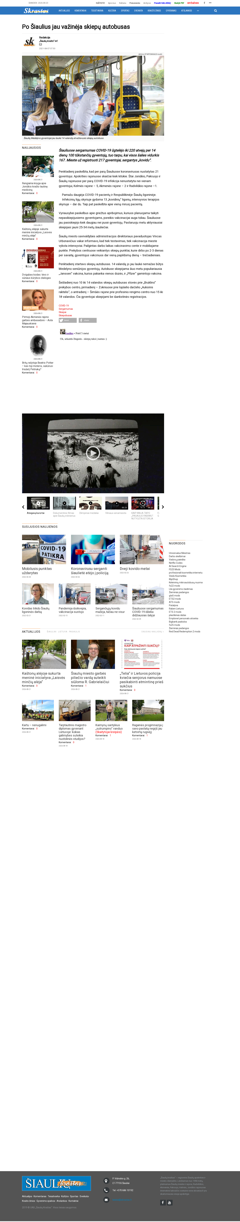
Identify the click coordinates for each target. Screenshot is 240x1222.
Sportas (125, 10)
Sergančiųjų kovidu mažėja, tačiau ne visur (110, 610)
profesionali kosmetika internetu (185, 572)
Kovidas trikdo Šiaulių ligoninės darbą (35, 610)
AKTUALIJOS (31, 631)
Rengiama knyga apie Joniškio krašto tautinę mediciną (35, 186)
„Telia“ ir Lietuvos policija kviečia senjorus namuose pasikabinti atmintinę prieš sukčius (141, 679)
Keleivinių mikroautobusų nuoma (186, 582)
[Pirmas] (36, 10)
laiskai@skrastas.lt (122, 1199)
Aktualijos (64, 10)
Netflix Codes (176, 563)
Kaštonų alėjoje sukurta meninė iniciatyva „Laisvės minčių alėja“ (37, 232)
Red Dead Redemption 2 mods (184, 631)
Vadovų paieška (177, 559)
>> (198, 10)
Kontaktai (73, 1201)
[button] (68, 320)
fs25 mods (174, 625)
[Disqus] (111, 368)
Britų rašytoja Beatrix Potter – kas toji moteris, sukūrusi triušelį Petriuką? (37, 366)
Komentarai (80, 10)
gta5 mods (174, 595)
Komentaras (40, 1196)
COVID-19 (64, 305)
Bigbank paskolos (178, 621)
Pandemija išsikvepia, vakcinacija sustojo (72, 610)
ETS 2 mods (175, 612)
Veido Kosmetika (177, 576)
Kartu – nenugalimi (34, 725)
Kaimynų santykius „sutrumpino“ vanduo (109, 726)
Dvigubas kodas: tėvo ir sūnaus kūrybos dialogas (36, 276)
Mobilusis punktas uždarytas (37, 571)
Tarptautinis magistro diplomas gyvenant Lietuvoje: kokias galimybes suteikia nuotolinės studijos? (72, 732)
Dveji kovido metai (135, 569)
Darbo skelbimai (177, 556)
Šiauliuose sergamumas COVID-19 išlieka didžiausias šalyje (148, 612)
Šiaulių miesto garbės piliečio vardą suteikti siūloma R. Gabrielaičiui (90, 677)
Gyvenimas (171, 10)
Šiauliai (51, 631)
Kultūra (112, 10)
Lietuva (62, 631)
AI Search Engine (177, 566)
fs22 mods (174, 585)
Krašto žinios (154, 10)
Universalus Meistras (179, 553)
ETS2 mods (175, 599)
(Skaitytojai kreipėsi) (109, 732)
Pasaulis (74, 631)
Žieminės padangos (179, 592)
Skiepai (62, 312)
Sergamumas (66, 309)
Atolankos (186, 10)
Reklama (122, 3)
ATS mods (174, 602)
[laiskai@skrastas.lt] (40, 44)
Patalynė (173, 605)
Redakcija (44, 37)
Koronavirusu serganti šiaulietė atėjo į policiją (89, 571)
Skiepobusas (65, 315)
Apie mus (112, 3)
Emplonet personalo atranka (183, 618)
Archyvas (147, 3)
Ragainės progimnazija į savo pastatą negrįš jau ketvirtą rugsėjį (147, 728)
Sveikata (138, 10)
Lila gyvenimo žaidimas (181, 589)
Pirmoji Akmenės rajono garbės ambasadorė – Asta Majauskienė (37, 320)
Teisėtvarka (97, 10)
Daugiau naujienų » (153, 632)
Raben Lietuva (176, 608)
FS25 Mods (174, 569)
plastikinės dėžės (177, 615)
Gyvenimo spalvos (46, 1201)
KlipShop (173, 579)
